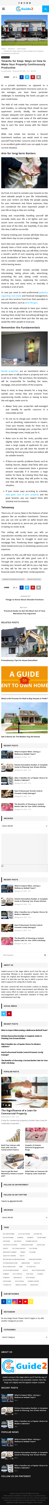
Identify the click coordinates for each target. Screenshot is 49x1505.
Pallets (25, 1270)
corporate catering (10, 1245)
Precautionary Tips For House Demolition (19, 660)
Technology (7, 1285)
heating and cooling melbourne (14, 1259)
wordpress (34, 1285)
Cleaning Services (31, 1241)
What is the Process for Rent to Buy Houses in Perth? (24, 698)
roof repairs (30, 1277)
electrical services (18, 1248)
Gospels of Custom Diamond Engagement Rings (34, 1147)
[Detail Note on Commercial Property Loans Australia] (36, 1161)
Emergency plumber (9, 1252)
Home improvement (35, 1259)
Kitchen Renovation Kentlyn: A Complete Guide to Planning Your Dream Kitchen (31, 766)
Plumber (40, 1274)
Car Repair (6, 1241)
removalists (17, 1277)
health (22, 1256)
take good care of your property (22, 494)
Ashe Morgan (31, 303)
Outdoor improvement (11, 1270)
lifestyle (37, 1263)
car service (17, 1241)
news (21, 1267)
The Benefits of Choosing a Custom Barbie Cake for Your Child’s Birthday (29, 805)
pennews (6, 1274)
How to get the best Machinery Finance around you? (12, 1173)
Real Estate (5, 57)
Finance (22, 1252)
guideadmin (7, 71)
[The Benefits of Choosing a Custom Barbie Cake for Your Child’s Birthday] (7, 807)
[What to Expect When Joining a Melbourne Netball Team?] (7, 755)
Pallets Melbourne (38, 1270)
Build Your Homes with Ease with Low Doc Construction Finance (10, 1147)
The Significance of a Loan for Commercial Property (19, 1112)
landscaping (25, 1263)
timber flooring (21, 1285)
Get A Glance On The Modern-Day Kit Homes (20, 737)
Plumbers (6, 1277)
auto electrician (24, 1234)
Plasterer (29, 1274)
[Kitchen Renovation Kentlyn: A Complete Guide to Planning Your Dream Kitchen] (7, 768)
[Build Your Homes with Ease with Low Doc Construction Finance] (12, 1135)
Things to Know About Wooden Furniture (24, 599)
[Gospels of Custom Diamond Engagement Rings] (36, 1135)
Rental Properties (34, 579)
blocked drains (8, 1237)
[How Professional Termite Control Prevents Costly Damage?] (7, 794)
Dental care (41, 1245)
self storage (19, 1281)
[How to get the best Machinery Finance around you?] (12, 1161)
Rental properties (9, 371)
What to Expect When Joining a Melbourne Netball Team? (27, 753)
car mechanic (41, 1237)
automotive (38, 1234)
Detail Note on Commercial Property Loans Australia (36, 1172)
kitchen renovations (10, 1263)
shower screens (33, 1281)
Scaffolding (7, 1281)
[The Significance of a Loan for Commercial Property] (24, 1092)
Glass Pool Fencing (9, 1256)
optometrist (31, 1267)
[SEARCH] (45, 955)
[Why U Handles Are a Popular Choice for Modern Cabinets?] (7, 781)
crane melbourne (27, 1245)
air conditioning (8, 1234)
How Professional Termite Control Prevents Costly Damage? (28, 792)
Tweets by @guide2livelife (11, 1201)
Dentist (5, 1248)
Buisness (20, 1237)
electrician (33, 1248)
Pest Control (17, 1274)
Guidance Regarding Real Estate (13, 579)
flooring (32, 1252)
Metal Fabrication (9, 1267)
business (30, 1237)
